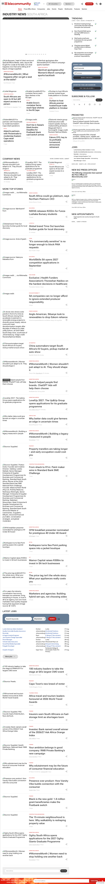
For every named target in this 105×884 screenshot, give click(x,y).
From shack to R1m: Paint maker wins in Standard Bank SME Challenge (47, 470)
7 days (78, 20)
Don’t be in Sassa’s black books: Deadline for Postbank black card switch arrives (35, 130)
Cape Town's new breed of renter (47, 683)
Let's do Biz (100, 883)
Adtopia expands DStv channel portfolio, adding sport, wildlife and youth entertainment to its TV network (87, 136)
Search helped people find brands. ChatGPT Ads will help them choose (86, 122)
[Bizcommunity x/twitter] (74, 104)
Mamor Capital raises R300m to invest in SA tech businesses (46, 562)
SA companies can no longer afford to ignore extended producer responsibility (83, 54)
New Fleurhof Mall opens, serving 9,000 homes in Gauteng (82, 32)
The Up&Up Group (31, 170)
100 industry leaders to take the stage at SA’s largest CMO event (46, 670)
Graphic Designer (8, 650)
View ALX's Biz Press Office (79, 191)
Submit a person (81, 221)
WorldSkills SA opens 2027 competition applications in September (44, 262)
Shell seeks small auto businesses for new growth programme (83, 40)
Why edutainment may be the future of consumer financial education (48, 767)
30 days (83, 20)
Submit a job (82, 164)
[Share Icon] (66, 202)
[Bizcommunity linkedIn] (79, 104)
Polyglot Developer (8, 646)
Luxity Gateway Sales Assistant (82, 150)
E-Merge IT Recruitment (53, 635)
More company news (56, 158)
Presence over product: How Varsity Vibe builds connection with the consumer (48, 783)
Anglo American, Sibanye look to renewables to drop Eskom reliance (48, 316)
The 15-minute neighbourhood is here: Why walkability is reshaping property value (47, 820)
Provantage (32, 440)
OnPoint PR (44, 772)
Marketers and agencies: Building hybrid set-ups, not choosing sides (48, 595)
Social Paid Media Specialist (11, 644)
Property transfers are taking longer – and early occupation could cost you (48, 452)
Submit (67, 158)
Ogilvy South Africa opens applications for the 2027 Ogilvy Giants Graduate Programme (46, 838)
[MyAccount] (100, 3)
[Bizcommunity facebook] (84, 104)
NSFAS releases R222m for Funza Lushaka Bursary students (47, 213)
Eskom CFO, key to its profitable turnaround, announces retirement (58, 142)
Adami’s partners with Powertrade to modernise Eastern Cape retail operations (12, 136)
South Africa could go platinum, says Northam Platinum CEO (49, 197)
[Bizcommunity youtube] (94, 104)
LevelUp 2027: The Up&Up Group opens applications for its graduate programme (35, 176)
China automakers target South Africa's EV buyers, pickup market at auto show (48, 348)
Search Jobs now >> (87, 77)
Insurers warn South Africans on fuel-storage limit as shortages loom (49, 716)
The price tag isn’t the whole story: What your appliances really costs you (48, 578)
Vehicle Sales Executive (10, 642)
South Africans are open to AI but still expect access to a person (12, 100)
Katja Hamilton (33, 756)
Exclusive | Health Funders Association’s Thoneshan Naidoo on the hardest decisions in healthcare (48, 280)
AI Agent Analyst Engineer (81, 156)
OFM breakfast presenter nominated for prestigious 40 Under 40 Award (49, 532)
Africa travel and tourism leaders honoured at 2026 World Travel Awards (46, 699)
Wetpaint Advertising (52, 644)
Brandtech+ (7, 170)
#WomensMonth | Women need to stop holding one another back (48, 855)
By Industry (89, 20)
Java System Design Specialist (82, 158)
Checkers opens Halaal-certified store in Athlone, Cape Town (82, 47)
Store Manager (78, 160)
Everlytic (15, 107)
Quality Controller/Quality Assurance (83, 152)
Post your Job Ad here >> (87, 88)
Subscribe (99, 100)
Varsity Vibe (32, 790)
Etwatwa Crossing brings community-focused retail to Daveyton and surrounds (83, 25)
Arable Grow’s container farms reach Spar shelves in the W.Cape (35, 106)
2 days (73, 20)
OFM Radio (32, 536)
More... (74, 221)
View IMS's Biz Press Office (79, 207)
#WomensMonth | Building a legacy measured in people (48, 435)
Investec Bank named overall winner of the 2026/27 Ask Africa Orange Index (48, 732)
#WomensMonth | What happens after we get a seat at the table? (18, 77)
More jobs (75, 164)
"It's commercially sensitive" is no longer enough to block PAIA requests (47, 244)
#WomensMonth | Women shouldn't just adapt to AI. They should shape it (12, 176)
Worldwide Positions (51, 631)
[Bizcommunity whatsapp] (100, 104)
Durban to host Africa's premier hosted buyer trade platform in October (58, 104)
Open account (91, 164)
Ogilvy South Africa (34, 844)
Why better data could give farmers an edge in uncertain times (48, 420)
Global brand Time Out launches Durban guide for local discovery (46, 228)
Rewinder (76, 154)
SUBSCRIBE (94, 881)
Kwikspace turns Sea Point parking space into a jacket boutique (48, 547)
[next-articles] (68, 165)
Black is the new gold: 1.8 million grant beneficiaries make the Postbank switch (47, 802)
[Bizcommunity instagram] (89, 104)
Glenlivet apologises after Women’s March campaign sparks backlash (52, 73)
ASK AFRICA (32, 738)
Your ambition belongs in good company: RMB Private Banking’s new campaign (47, 750)
